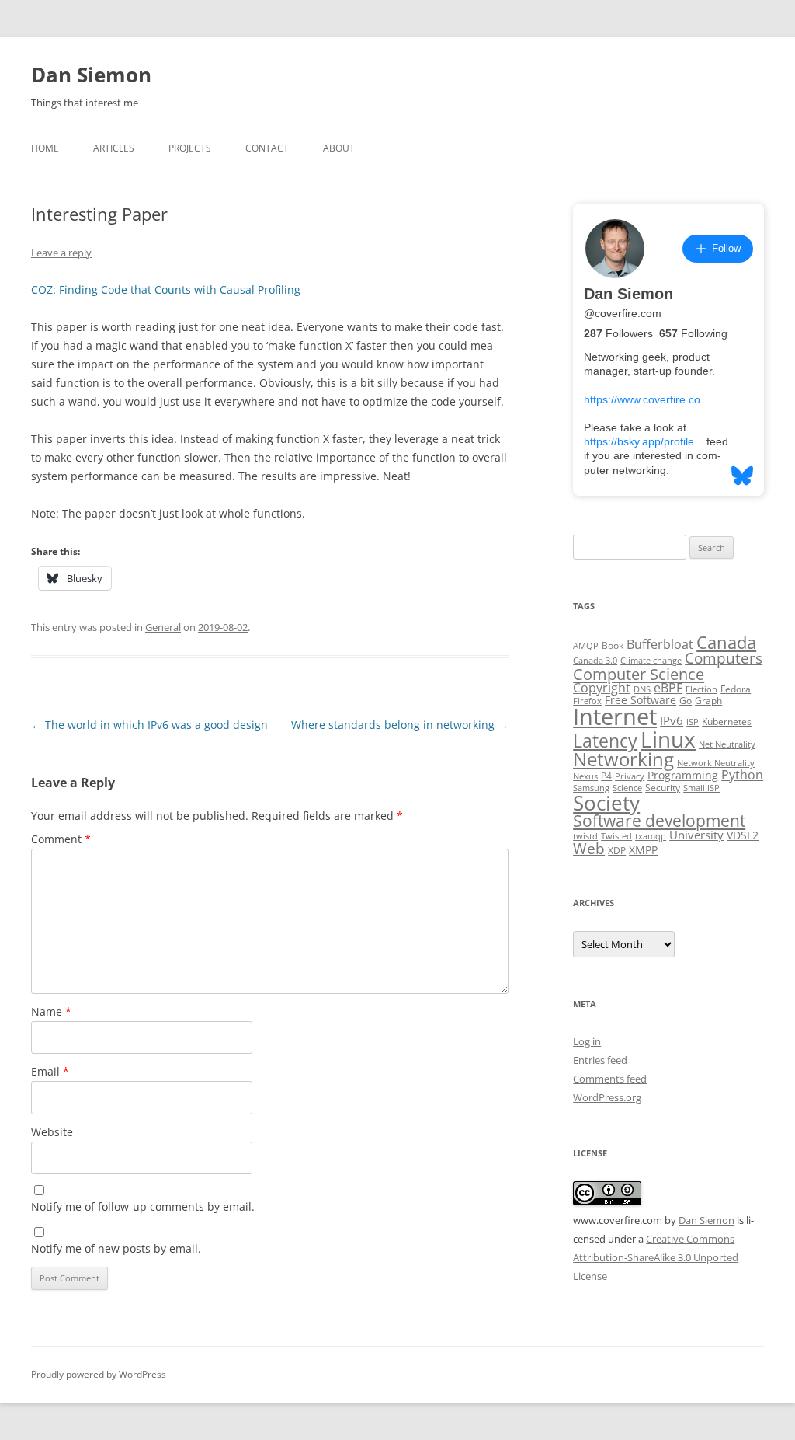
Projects (189, 148)
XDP (617, 850)
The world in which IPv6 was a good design (149, 724)
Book (612, 645)
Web (589, 849)
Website (52, 1131)
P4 (606, 776)
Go (685, 700)
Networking (623, 759)
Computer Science (638, 674)
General (163, 627)
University (696, 834)
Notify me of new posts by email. (116, 1248)
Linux (668, 739)
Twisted (616, 836)
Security (662, 787)
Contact (267, 148)
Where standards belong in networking (400, 724)
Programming (682, 776)
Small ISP (701, 788)
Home (45, 148)
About (339, 148)
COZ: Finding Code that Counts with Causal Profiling (165, 289)
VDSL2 (743, 835)
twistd (585, 836)
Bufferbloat (660, 644)
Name (51, 1011)
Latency (605, 741)
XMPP (643, 850)
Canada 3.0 (595, 660)
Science (627, 788)
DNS (642, 689)
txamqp (650, 836)
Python (742, 774)
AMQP (586, 645)
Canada (726, 642)
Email (50, 1071)
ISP (692, 722)
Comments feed (610, 1079)
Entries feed (600, 1060)
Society (606, 803)
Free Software (640, 700)
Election (701, 689)
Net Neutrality (727, 744)
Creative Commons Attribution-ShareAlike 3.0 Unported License (655, 1257)
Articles (113, 148)
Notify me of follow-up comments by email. (143, 1206)
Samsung (591, 788)
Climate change (651, 660)
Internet (615, 716)
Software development (659, 821)
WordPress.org (607, 1097)
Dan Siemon (91, 75)
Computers (723, 657)
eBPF (668, 687)
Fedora (735, 689)
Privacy (629, 776)
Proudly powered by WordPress (98, 1374)
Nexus (585, 776)
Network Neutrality (716, 763)
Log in (587, 1041)
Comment (61, 839)
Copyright (601, 687)
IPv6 (671, 720)
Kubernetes (727, 721)
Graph (708, 700)
